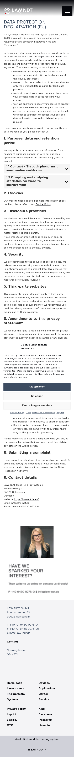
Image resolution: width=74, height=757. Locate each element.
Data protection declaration (40, 413)
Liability (12, 720)
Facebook (45, 714)
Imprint (60, 413)
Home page (14, 683)
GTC (10, 725)
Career (43, 694)
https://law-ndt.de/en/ (50, 57)
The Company (16, 694)
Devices (44, 683)
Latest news (15, 688)
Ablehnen (37, 396)
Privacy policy (16, 709)
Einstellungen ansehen (37, 405)
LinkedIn (44, 725)
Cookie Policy (17, 413)
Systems (13, 699)
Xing (42, 709)
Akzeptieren (37, 387)
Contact (12, 641)
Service (44, 699)
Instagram (45, 720)
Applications (47, 688)
